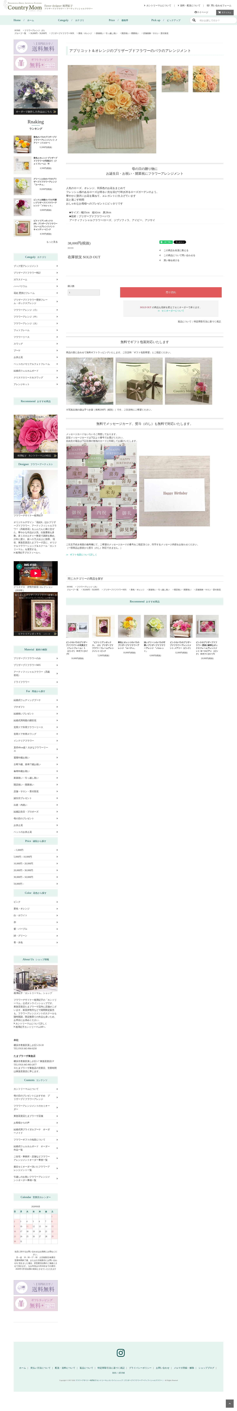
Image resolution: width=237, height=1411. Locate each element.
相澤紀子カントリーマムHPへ (30, 1027)
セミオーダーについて (173, 311)
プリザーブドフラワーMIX (62, 33)
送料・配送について (190, 5)
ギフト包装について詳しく (83, 554)
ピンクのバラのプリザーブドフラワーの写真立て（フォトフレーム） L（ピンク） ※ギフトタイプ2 (77, 648)
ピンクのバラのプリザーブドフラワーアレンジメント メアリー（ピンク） (181, 645)
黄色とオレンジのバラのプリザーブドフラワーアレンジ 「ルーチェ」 (128, 645)
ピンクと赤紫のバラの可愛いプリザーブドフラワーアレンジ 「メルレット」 (45, 203)
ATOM (121, 1373)
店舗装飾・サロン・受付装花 (155, 33)
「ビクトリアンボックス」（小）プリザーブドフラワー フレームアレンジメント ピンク (103, 646)
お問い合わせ (162, 1368)
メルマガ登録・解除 (184, 1368)
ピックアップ (165, 20)
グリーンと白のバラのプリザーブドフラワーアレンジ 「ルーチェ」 (45, 182)
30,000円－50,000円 (38, 33)
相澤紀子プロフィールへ (27, 553)
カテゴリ (71, 20)
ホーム (24, 20)
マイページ (202, 12)
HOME (17, 30)
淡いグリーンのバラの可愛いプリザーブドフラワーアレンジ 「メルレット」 (154, 646)
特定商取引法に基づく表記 (207, 321)
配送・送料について (65, 1368)
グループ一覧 (20, 33)
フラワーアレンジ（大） (35, 30)
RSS (114, 1373)
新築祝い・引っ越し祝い (106, 33)
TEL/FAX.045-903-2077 (25, 1064)
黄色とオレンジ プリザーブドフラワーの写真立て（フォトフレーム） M (45, 161)
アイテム (226, 12)
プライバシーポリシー (140, 1368)
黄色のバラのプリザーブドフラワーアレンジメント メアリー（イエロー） (45, 140)
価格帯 (118, 20)
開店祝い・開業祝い (130, 33)
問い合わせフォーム (220, 5)
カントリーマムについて (158, 5)
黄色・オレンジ (85, 33)
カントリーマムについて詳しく (31, 1023)
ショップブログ (206, 1368)
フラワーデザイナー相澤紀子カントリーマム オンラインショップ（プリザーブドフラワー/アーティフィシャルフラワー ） (120, 1380)
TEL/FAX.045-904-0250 (25, 1048)
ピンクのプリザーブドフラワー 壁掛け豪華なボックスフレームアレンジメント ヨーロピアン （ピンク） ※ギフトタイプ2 (207, 648)
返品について (184, 321)
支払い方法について (40, 1368)
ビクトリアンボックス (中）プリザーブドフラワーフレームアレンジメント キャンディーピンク (45, 225)
